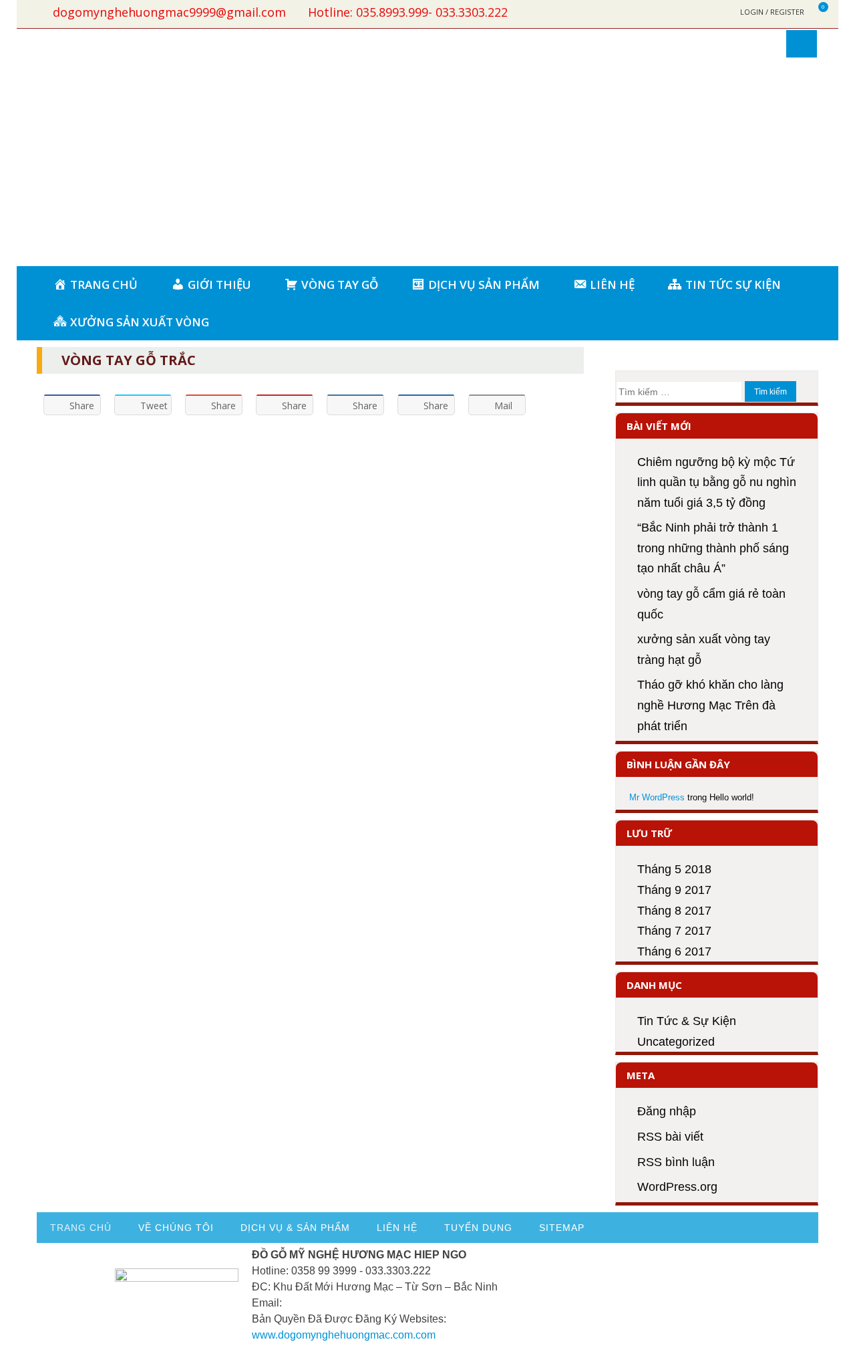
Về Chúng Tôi (176, 1227)
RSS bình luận (676, 1162)
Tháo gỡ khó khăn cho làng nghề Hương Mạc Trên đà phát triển (710, 705)
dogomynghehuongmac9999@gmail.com (169, 12)
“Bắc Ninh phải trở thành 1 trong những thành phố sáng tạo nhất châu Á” (713, 548)
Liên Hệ (397, 1227)
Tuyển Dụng (478, 1227)
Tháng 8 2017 (674, 910)
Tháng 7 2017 (674, 930)
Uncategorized (676, 1041)
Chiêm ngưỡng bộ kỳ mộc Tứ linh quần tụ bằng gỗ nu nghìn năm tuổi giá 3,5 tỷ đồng (716, 482)
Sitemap (561, 1227)
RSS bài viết (670, 1136)
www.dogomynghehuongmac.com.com (344, 1335)
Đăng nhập (666, 1111)
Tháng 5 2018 (674, 869)
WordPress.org (677, 1187)
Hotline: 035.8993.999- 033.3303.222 (408, 12)
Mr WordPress (657, 797)
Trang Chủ (81, 1227)
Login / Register (772, 12)
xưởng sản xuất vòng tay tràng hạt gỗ (703, 650)
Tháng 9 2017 (674, 890)
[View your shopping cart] (814, 12)
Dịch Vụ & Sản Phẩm (295, 1227)
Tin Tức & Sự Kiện (686, 1021)
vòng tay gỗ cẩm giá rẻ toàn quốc (711, 604)
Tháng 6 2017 (674, 951)
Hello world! (731, 797)
